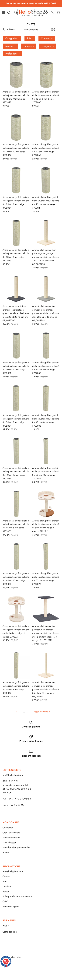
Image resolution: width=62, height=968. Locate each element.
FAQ (5, 881)
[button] (12, 38)
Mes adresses (9, 842)
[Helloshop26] (31, 12)
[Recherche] (10, 12)
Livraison (7, 886)
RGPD (6, 852)
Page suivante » (42, 711)
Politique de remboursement (17, 896)
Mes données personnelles (16, 847)
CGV (5, 901)
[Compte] (51, 12)
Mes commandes (11, 837)
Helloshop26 (15, 957)
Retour (6, 891)
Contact (6, 876)
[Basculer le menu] (3, 12)
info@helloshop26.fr (13, 775)
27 (28, 711)
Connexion (8, 827)
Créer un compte (11, 832)
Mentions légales (11, 906)
